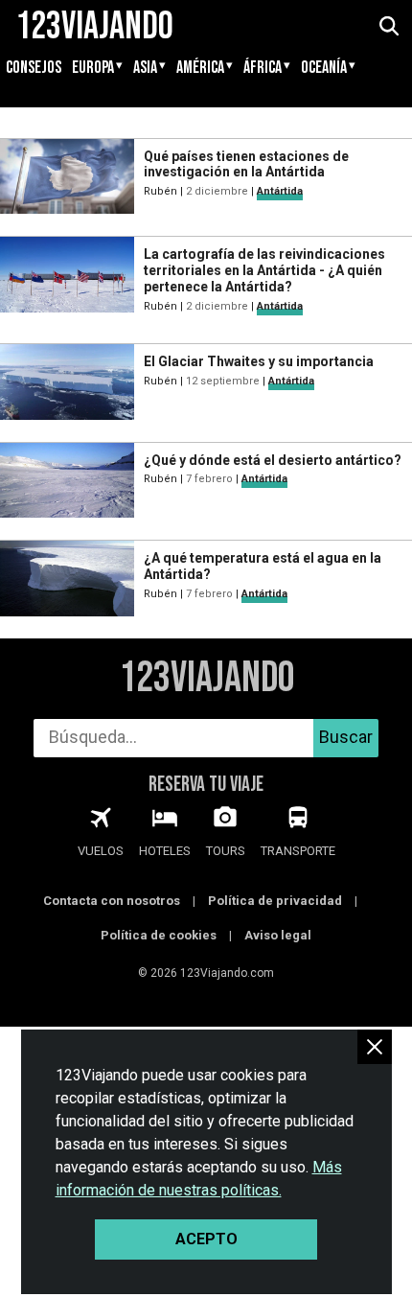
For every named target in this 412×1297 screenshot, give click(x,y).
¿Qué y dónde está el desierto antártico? (272, 460)
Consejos (33, 68)
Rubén (160, 191)
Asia (145, 68)
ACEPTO (206, 1239)
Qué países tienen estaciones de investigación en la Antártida (246, 164)
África (262, 68)
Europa (93, 68)
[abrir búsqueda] (388, 26)
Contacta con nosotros (111, 900)
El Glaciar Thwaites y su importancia (259, 361)
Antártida (280, 191)
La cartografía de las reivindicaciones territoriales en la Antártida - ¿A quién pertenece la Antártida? (264, 270)
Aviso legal (277, 935)
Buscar (346, 737)
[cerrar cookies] (374, 1046)
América (200, 68)
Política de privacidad (275, 900)
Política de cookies (159, 935)
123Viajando (206, 679)
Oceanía (324, 68)
